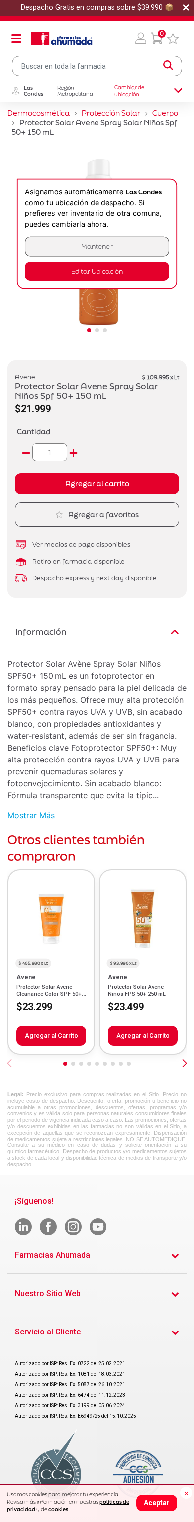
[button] (141, 38)
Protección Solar (111, 113)
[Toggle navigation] (16, 38)
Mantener (97, 246)
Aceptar (157, 1503)
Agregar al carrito (97, 483)
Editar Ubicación (97, 271)
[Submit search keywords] (168, 65)
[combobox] (97, 66)
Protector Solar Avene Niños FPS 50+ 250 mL (137, 990)
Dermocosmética (38, 113)
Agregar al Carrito (51, 1035)
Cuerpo (165, 113)
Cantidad (33, 431)
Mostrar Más (31, 815)
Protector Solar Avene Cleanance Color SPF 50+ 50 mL (49, 994)
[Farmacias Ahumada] (61, 38)
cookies (58, 1509)
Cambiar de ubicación (129, 91)
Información (41, 631)
